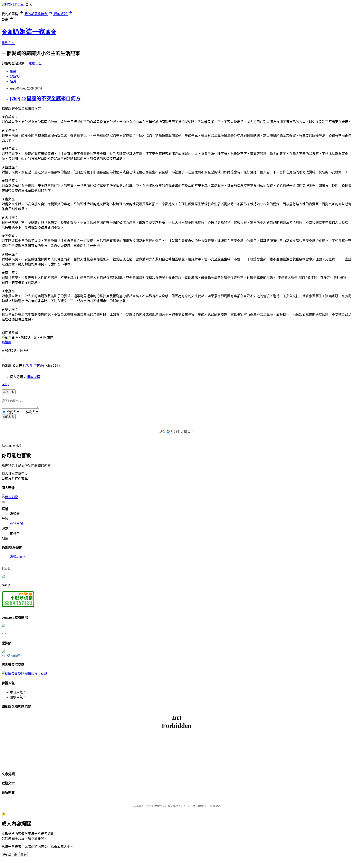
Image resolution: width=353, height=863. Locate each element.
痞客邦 (28, 365)
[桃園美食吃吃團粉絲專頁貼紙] (24, 673)
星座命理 (33, 377)
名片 (13, 81)
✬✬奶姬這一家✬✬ (29, 31)
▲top (5, 384)
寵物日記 (35, 63)
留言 (37, 365)
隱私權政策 (199, 806)
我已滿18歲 (10, 854)
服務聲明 (215, 806)
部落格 (15, 76)
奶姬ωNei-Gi (19, 557)
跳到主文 (8, 43)
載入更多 (8, 392)
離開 (23, 854)
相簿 (13, 71)
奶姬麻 (6, 342)
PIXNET (146, 806)
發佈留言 (8, 417)
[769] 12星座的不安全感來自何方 (45, 98)
